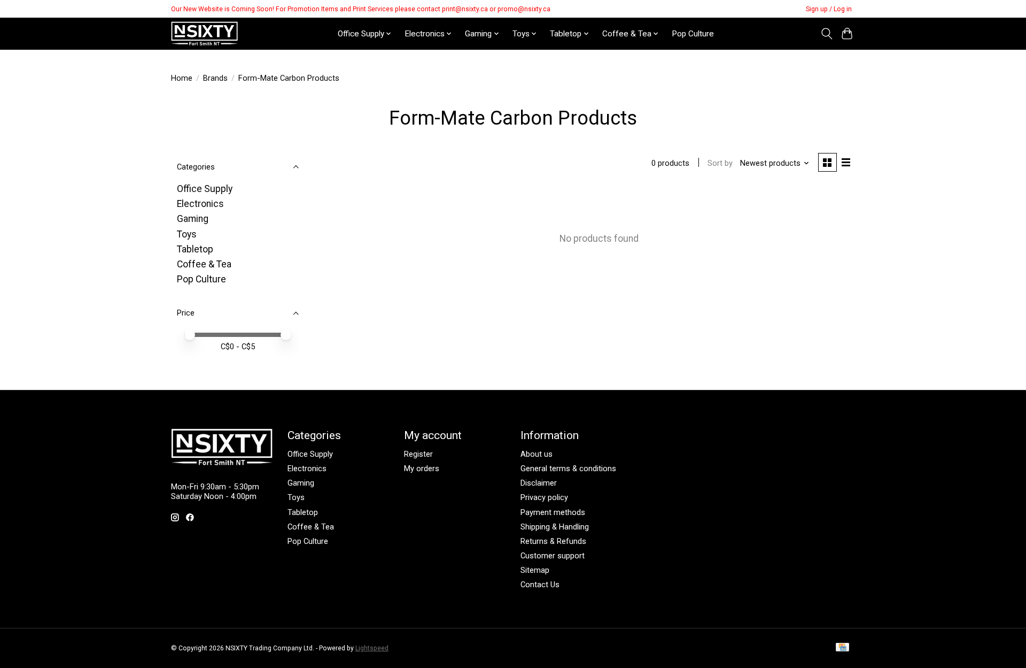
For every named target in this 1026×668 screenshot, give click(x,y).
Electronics (200, 203)
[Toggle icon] (826, 33)
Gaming (192, 218)
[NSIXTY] (204, 33)
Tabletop (195, 249)
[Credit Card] (842, 648)
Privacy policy (544, 497)
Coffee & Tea (204, 264)
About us (536, 454)
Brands (215, 78)
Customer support (552, 555)
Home (181, 78)
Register (418, 454)
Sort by (720, 163)
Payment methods (552, 512)
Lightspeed (371, 648)
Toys (187, 234)
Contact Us (539, 584)
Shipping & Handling (554, 527)
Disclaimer (538, 483)
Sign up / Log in (829, 9)
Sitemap (534, 570)
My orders (421, 468)
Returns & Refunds (553, 541)
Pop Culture (693, 34)
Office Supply (204, 188)
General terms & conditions (568, 468)
